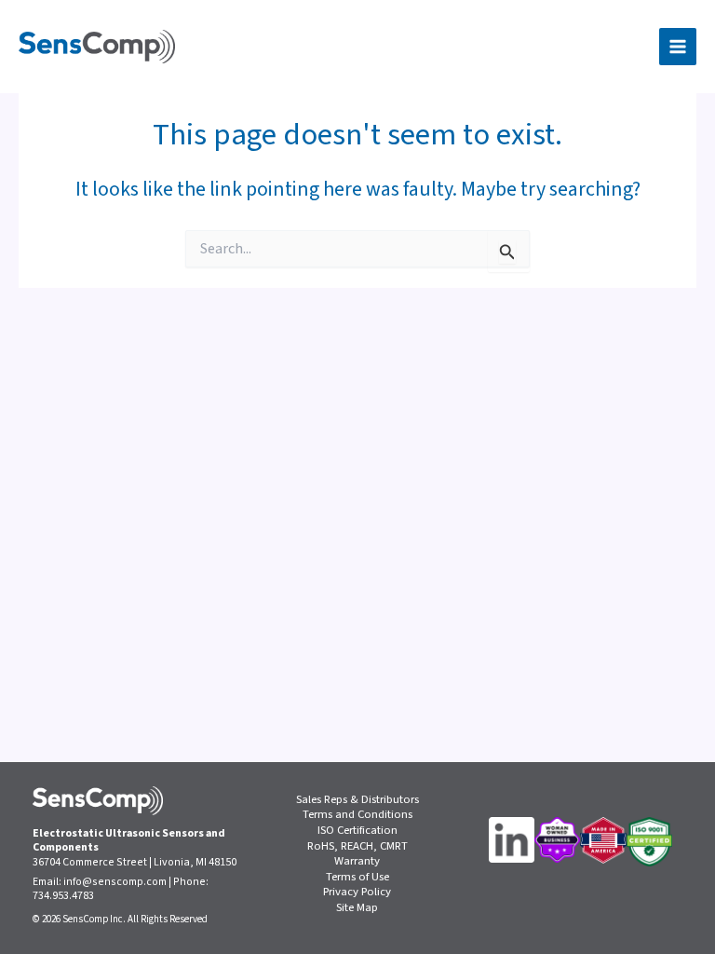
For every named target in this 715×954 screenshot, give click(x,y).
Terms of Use (357, 877)
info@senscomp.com (115, 882)
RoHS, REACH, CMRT (357, 846)
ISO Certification (357, 830)
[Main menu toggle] (677, 46)
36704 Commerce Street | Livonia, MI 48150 (134, 862)
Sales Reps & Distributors (357, 800)
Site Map (357, 908)
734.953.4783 (63, 896)
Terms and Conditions (357, 815)
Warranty (357, 861)
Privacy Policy (357, 892)
